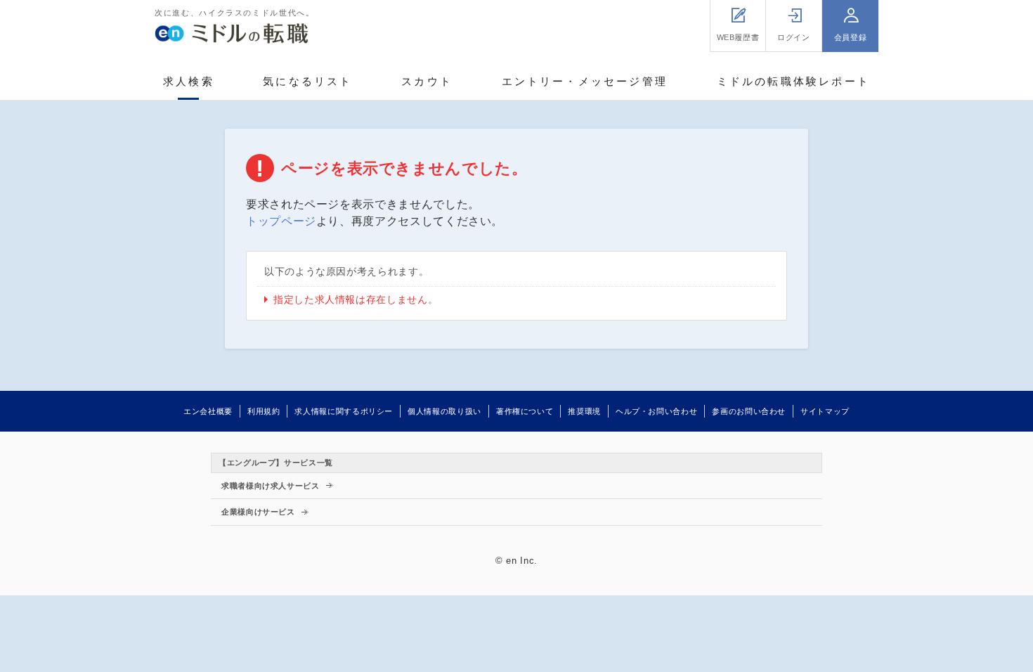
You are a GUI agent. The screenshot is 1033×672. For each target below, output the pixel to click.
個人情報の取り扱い (444, 411)
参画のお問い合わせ (749, 411)
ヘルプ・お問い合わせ (656, 411)
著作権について (524, 411)
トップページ (281, 221)
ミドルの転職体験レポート (793, 81)
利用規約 (263, 411)
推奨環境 (584, 411)
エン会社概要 (208, 411)
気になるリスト (307, 81)
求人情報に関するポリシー (343, 411)
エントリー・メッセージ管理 (585, 81)
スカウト (427, 81)
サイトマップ (825, 411)
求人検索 (188, 81)
